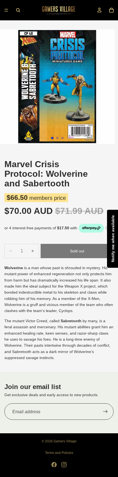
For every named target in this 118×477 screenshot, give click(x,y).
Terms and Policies (59, 453)
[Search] (18, 10)
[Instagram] (64, 464)
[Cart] (111, 10)
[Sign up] (105, 411)
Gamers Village (65, 441)
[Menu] (6, 10)
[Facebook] (54, 464)
